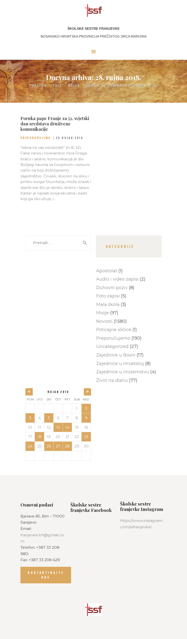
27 (58, 446)
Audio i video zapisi (117, 279)
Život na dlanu (112, 380)
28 (67, 446)
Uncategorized (112, 346)
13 (58, 427)
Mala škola (108, 304)
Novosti (104, 321)
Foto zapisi (108, 295)
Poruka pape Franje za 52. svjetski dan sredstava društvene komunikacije (54, 124)
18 (39, 436)
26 (49, 446)
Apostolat (106, 270)
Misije (102, 312)
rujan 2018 (58, 392)
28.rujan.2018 (69, 138)
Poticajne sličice (113, 329)
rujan (74, 85)
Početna (37, 85)
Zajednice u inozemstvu (122, 371)
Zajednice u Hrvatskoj (120, 363)
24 (30, 446)
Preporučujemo (35, 138)
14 (67, 427)
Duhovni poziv (112, 287)
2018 (57, 85)
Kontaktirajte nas (46, 574)
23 (86, 436)
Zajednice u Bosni (115, 354)
